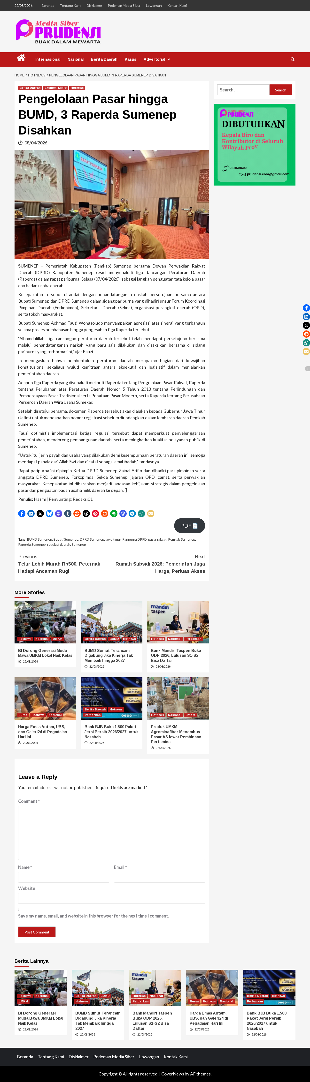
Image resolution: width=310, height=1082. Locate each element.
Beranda (48, 5)
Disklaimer (94, 5)
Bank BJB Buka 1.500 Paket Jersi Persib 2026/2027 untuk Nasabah (112, 732)
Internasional (47, 59)
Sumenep (79, 544)
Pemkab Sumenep (181, 539)
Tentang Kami (70, 5)
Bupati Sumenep (66, 539)
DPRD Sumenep (92, 539)
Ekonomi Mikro (56, 88)
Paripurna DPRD (134, 539)
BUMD (114, 639)
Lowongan (154, 5)
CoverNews (172, 1073)
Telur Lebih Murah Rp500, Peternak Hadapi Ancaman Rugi (59, 564)
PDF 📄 (189, 526)
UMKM (57, 639)
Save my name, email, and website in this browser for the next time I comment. (93, 915)
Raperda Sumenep (32, 544)
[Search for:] (243, 89)
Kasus (130, 59)
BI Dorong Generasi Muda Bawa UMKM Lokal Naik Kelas (40, 1018)
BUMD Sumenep (39, 539)
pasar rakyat (157, 539)
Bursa (22, 715)
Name (25, 867)
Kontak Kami (177, 5)
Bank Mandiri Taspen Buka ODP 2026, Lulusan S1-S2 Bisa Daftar (176, 656)
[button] (21, 513)
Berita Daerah (104, 59)
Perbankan (193, 639)
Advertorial (154, 59)
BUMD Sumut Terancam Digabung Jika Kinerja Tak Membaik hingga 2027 (109, 656)
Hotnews (77, 88)
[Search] (292, 59)
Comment (29, 801)
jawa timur (113, 539)
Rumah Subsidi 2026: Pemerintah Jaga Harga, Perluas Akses (160, 564)
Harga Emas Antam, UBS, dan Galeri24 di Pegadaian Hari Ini (42, 732)
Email (120, 867)
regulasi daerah (58, 544)
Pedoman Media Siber (124, 5)
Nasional (76, 59)
